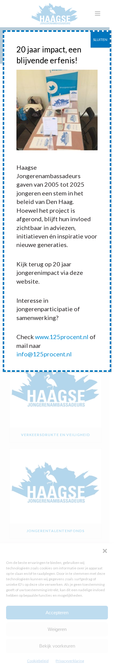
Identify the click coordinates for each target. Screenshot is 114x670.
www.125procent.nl (61, 336)
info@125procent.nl (44, 354)
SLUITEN (100, 39)
